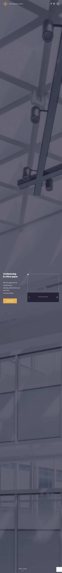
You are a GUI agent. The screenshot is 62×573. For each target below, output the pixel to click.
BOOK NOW (10, 301)
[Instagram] (54, 4)
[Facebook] (51, 4)
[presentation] (29, 297)
